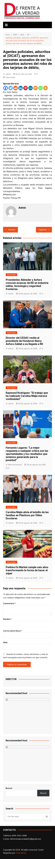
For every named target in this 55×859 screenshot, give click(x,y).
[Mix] (35, 88)
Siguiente (42, 229)
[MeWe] (30, 88)
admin (8, 74)
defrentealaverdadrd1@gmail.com (25, 839)
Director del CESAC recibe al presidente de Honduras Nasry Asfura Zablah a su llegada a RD (24, 341)
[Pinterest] (25, 88)
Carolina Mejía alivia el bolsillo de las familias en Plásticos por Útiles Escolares (27, 515)
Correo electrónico (12, 631)
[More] (45, 88)
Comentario (9, 603)
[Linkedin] (20, 88)
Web (5, 642)
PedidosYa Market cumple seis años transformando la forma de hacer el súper (27, 570)
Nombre (7, 619)
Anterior (11, 229)
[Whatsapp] (40, 88)
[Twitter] (10, 88)
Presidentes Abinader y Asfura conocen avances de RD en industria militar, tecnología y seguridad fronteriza (27, 284)
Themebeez (21, 853)
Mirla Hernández (15, 464)
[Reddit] (15, 88)
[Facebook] (5, 88)
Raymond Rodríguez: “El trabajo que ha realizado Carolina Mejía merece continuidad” (27, 396)
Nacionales (10, 77)
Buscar (9, 788)
